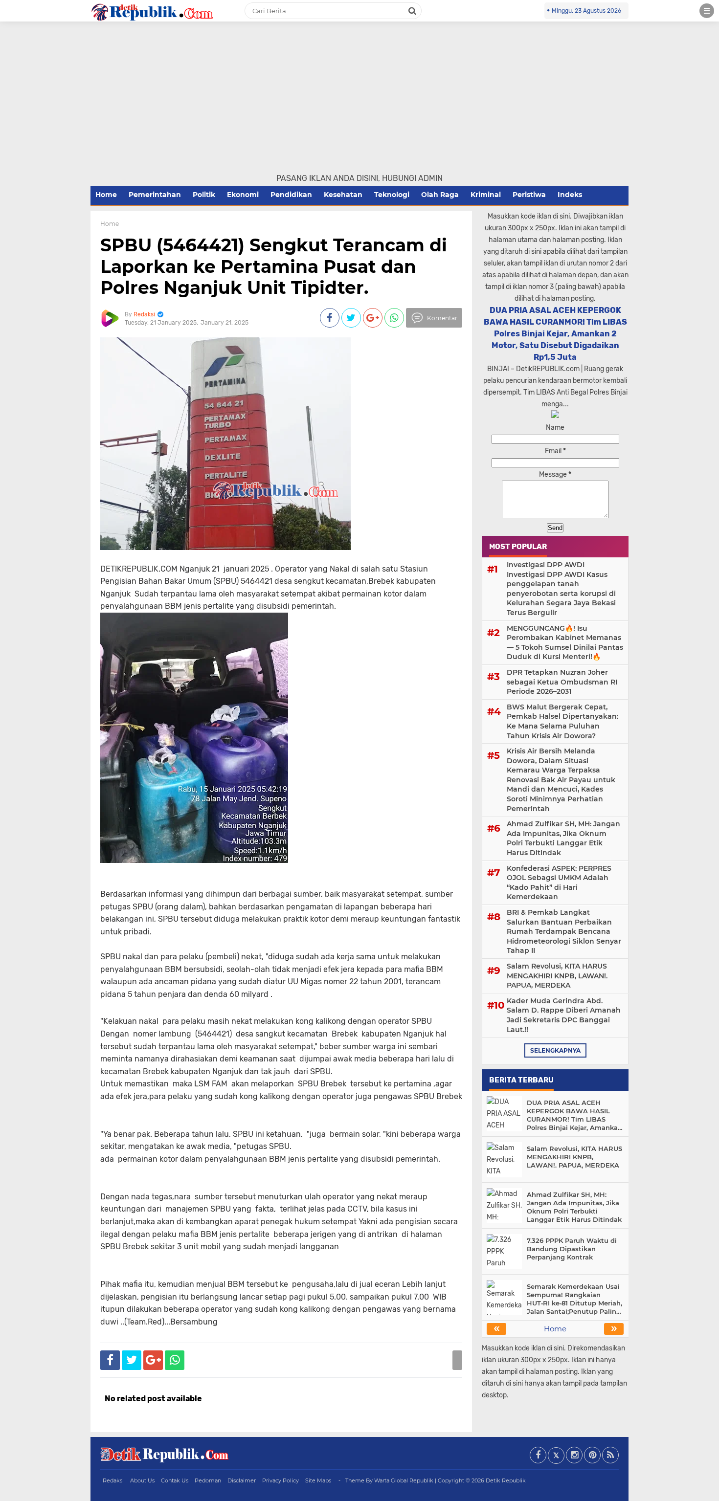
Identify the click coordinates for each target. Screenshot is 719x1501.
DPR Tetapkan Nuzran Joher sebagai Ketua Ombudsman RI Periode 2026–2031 (562, 682)
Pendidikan (291, 194)
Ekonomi (243, 194)
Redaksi (113, 1480)
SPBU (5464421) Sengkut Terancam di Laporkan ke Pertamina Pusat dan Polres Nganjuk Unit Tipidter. (273, 266)
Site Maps (318, 1480)
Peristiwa (529, 194)
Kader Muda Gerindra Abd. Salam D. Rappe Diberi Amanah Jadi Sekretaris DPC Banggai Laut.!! (564, 1015)
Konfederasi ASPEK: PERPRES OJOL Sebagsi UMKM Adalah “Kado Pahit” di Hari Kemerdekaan (559, 883)
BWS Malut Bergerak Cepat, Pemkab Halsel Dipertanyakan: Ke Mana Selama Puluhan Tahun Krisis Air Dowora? (562, 721)
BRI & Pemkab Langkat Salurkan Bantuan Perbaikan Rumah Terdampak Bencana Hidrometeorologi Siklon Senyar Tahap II (564, 931)
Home (106, 194)
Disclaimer (241, 1480)
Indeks (570, 194)
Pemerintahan (155, 194)
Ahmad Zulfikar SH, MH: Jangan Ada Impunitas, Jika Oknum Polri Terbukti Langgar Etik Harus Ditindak (563, 838)
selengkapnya (555, 1050)
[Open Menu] (706, 10)
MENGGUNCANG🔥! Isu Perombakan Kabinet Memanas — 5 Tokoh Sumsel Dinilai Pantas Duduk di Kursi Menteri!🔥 (565, 643)
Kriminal (486, 194)
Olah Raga (440, 194)
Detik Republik (506, 1480)
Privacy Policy (280, 1480)
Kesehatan (343, 194)
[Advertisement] (359, 99)
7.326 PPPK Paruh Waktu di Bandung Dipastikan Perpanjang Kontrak (572, 1248)
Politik (204, 194)
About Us (142, 1480)
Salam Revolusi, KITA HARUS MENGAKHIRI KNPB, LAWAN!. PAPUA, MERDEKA (557, 976)
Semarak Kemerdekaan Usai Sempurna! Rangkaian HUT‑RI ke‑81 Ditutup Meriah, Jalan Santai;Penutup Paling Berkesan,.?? (574, 1299)
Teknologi (391, 194)
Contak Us (174, 1480)
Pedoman (208, 1480)
